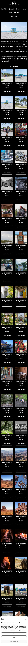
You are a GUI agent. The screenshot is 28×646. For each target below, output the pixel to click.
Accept (14, 633)
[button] (26, 619)
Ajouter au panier (7, 91)
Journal (11, 9)
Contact (16, 12)
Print (10, 12)
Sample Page (17, 644)
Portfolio (4, 9)
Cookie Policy (11, 644)
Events (18, 9)
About (25, 9)
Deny (14, 637)
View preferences (14, 641)
